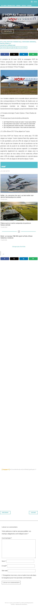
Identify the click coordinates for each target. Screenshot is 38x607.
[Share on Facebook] (4, 54)
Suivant (33, 513)
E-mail (4, 566)
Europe (2, 44)
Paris (14, 48)
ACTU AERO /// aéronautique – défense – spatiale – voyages (16, 5)
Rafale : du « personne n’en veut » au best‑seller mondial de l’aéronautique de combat (17, 196)
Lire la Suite (8, 31)
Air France (4, 48)
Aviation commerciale (14, 42)
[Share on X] (14, 54)
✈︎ (10, 44)
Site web (4, 570)
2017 (1, 42)
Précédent (5, 513)
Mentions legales (9, 603)
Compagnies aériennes (29, 42)
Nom (4, 561)
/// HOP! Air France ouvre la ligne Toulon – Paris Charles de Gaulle (18, 17)
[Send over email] (33, 54)
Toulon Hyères (22, 48)
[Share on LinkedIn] (23, 54)
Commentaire (7, 538)
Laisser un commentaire (7, 45)
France (7, 44)
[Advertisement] (19, 345)
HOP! (10, 48)
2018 (4, 42)
